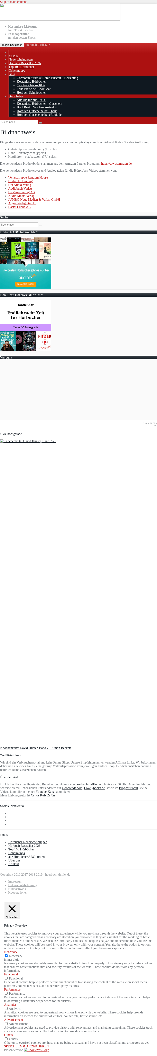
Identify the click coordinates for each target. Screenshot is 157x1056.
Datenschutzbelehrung (22, 885)
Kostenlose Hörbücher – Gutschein (39, 103)
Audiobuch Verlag (20, 188)
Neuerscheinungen (21, 59)
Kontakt (13, 864)
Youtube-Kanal (45, 791)
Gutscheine (16, 96)
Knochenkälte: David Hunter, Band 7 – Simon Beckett (35, 748)
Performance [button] (12, 989)
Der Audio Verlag (19, 185)
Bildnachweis (17, 889)
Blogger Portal (128, 788)
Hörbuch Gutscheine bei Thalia (37, 111)
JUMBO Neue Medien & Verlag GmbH (34, 199)
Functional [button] (11, 974)
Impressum (15, 881)
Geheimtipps (17, 70)
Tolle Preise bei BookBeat (33, 89)
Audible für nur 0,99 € (31, 100)
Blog (12, 74)
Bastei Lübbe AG (19, 207)
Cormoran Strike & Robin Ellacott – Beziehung (47, 78)
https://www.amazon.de (116, 163)
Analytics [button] (10, 1004)
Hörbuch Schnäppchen (31, 92)
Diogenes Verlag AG (21, 192)
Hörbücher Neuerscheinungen (27, 842)
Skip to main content (13, 1)
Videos (13, 55)
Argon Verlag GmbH (22, 203)
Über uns (14, 860)
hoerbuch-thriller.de (37, 44)
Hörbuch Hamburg (20, 181)
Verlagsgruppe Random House (28, 177)
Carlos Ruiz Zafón (43, 795)
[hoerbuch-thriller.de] (60, 19)
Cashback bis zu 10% (31, 85)
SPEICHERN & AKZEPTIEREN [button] (26, 1046)
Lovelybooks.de (94, 788)
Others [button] (8, 1035)
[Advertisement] (78, 391)
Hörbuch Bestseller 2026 (25, 63)
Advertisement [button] (13, 1019)
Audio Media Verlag (21, 196)
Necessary (15, 956)
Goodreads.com (72, 788)
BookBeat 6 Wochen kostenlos (37, 107)
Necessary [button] (10, 952)
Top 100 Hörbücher (21, 67)
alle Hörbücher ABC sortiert (26, 856)
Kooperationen (17, 892)
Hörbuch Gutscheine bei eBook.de (39, 114)
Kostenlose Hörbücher (31, 81)
